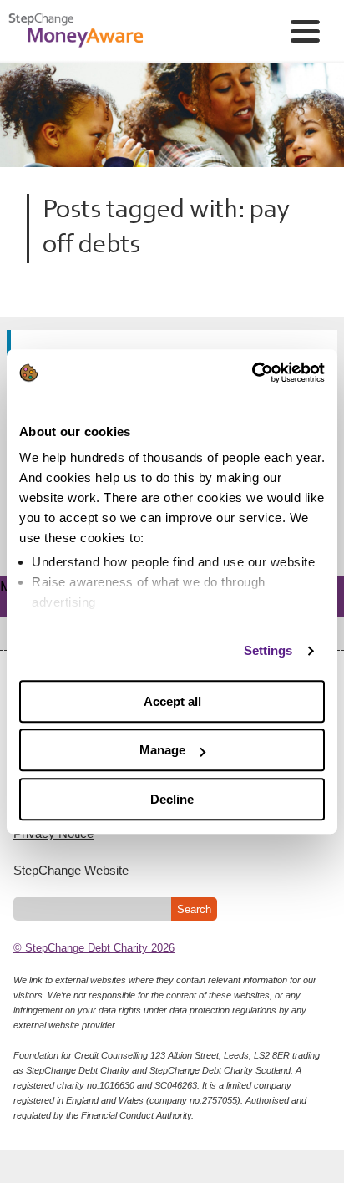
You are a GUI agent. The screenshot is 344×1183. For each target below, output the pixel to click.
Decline (172, 799)
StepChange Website (71, 870)
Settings (268, 650)
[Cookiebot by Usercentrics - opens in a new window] (252, 372)
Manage (162, 750)
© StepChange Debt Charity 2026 (94, 948)
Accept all (172, 701)
